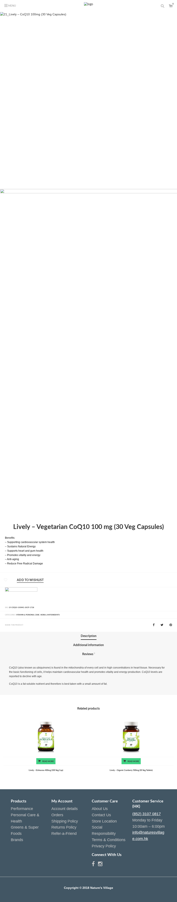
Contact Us (101, 815)
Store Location (104, 821)
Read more (48, 761)
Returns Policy (63, 827)
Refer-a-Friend (64, 833)
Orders (57, 815)
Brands (17, 840)
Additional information (88, 645)
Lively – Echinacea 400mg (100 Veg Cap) (46, 770)
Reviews (88, 654)
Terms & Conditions (108, 840)
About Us (100, 809)
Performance (22, 809)
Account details (64, 809)
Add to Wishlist (30, 580)
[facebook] (95, 864)
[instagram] (100, 864)
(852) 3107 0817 (146, 814)
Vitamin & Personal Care (28, 615)
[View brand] (21, 595)
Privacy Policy (104, 846)
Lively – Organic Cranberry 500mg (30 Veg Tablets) (131, 770)
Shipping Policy (64, 821)
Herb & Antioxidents (50, 615)
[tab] (88, 636)
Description (88, 636)
